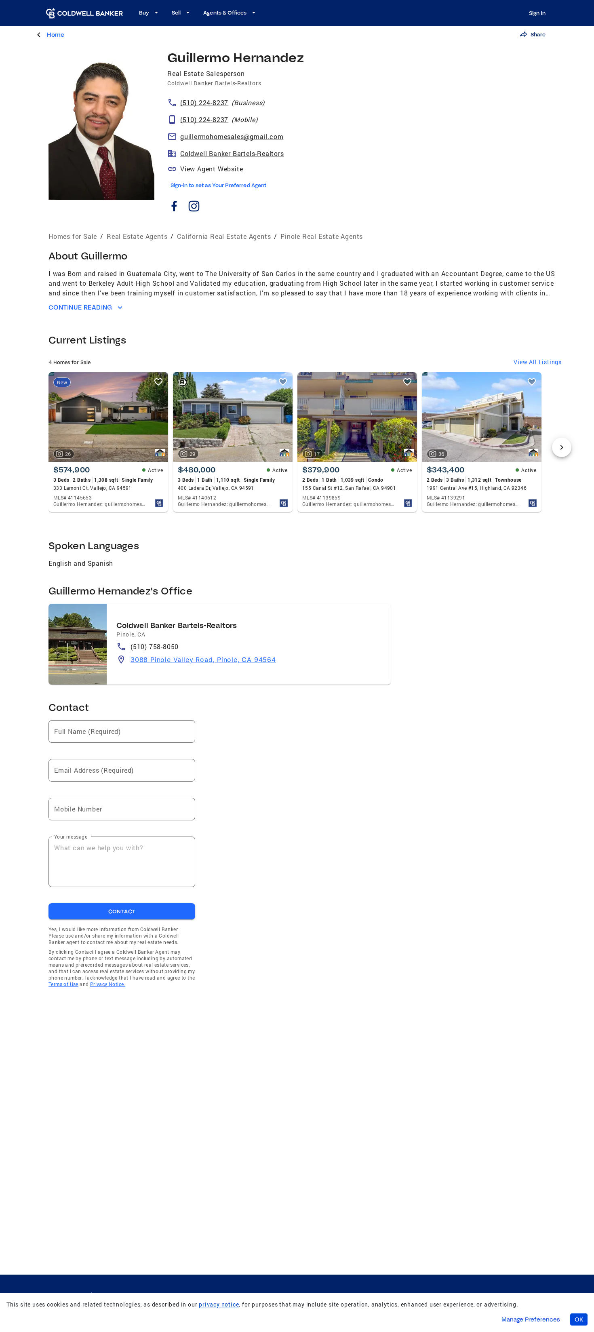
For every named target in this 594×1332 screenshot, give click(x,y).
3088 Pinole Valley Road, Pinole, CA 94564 (203, 659)
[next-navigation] (561, 447)
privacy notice (219, 1304)
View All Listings (538, 362)
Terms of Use (63, 984)
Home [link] (55, 34)
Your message (70, 836)
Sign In (537, 13)
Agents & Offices (224, 12)
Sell (176, 12)
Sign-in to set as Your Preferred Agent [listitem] (218, 185)
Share (538, 34)
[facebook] (174, 207)
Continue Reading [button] (80, 307)
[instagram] (193, 207)
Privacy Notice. (107, 984)
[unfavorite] (158, 382)
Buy (144, 12)
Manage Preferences (530, 1319)
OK (579, 1319)
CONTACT (122, 911)
